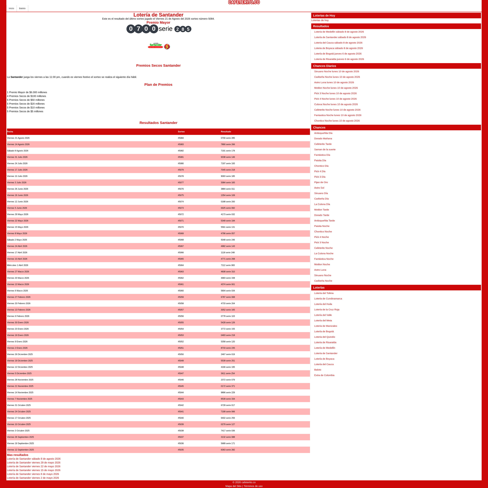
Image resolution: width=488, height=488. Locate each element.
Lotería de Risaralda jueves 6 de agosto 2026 (339, 59)
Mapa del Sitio (233, 486)
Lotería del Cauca (324, 364)
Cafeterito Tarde (323, 144)
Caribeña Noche (323, 280)
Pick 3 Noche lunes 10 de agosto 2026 (335, 93)
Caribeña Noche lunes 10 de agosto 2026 (337, 77)
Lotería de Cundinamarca (328, 298)
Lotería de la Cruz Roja (326, 309)
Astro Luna (320, 269)
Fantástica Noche (324, 259)
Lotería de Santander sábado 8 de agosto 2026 (340, 37)
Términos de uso (253, 486)
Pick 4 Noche (321, 237)
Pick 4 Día (319, 171)
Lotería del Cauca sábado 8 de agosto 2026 (338, 42)
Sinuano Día (321, 193)
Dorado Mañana (323, 138)
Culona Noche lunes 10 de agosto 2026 (336, 104)
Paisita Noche (322, 226)
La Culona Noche (323, 253)
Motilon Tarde (321, 209)
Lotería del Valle (323, 315)
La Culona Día (322, 204)
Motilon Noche (322, 264)
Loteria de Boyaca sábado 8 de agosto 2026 (338, 48)
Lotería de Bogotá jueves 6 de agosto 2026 (338, 53)
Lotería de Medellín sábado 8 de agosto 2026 (339, 31)
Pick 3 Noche (321, 242)
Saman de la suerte (325, 149)
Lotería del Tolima (324, 293)
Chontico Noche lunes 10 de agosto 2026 (337, 120)
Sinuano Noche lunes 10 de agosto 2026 (336, 71)
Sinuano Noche (322, 275)
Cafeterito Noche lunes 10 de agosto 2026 (337, 109)
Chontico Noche (323, 231)
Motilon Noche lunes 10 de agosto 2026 (336, 88)
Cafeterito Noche (323, 248)
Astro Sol (319, 187)
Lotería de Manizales (325, 326)
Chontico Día (321, 166)
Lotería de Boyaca (324, 358)
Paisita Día (320, 160)
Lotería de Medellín (324, 347)
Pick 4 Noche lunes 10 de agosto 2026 (335, 98)
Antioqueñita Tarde (324, 220)
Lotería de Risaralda (325, 342)
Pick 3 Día (319, 176)
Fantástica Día (322, 155)
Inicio (11, 8)
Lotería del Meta (323, 320)
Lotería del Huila (323, 304)
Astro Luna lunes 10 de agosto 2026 (334, 82)
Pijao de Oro (321, 182)
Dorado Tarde (321, 215)
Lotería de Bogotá (324, 331)
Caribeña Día (321, 198)
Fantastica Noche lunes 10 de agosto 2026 (337, 115)
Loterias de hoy (320, 20)
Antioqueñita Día (323, 133)
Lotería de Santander (325, 353)
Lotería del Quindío (324, 337)
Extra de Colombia (324, 375)
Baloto (22, 8)
